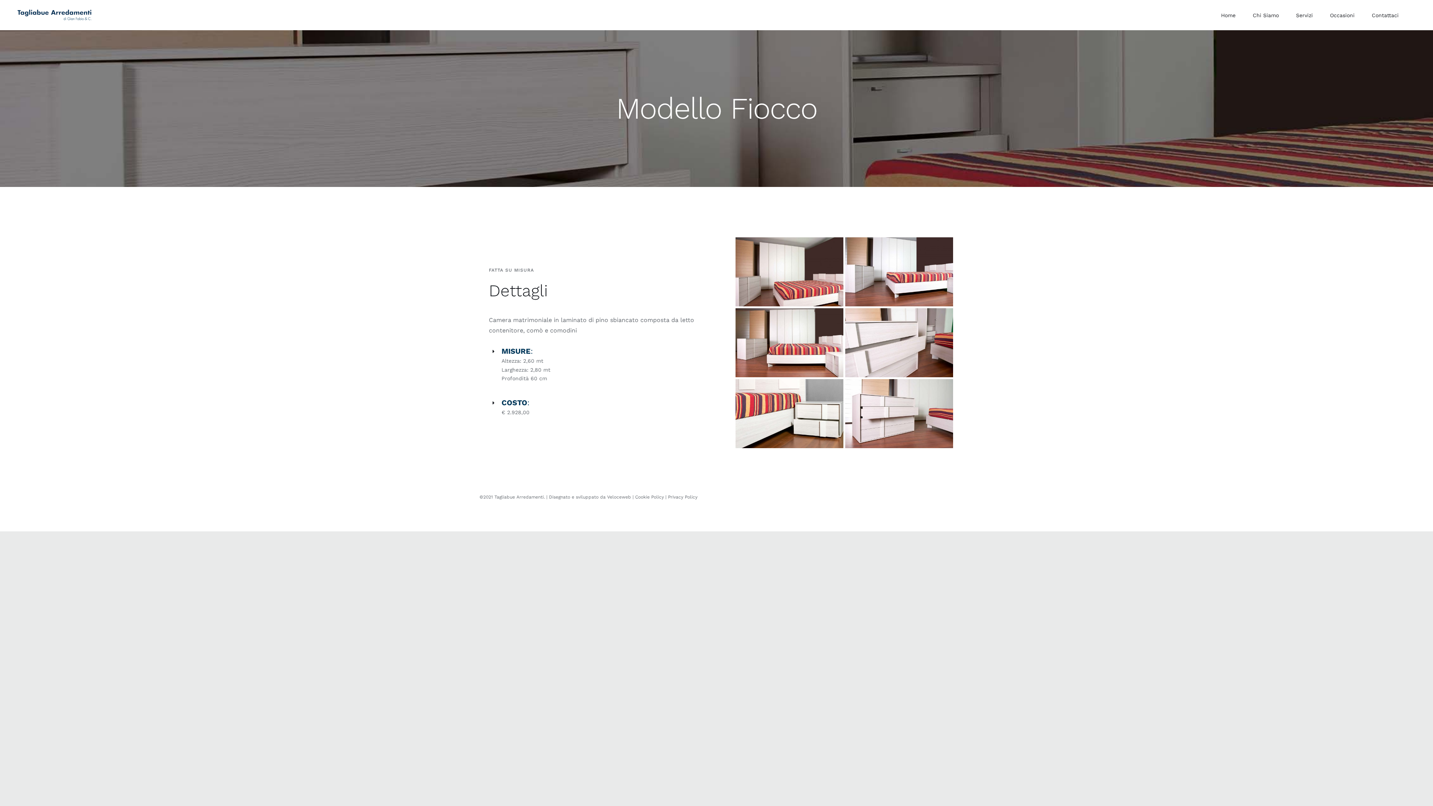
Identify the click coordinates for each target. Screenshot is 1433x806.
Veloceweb (620, 497)
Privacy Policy (682, 497)
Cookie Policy (649, 497)
